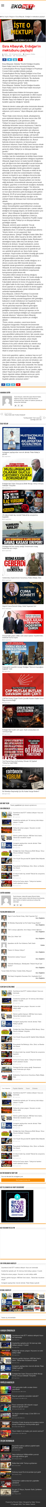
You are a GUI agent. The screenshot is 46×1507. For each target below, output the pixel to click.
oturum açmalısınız (31, 805)
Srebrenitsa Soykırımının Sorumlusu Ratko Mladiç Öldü (21, 578)
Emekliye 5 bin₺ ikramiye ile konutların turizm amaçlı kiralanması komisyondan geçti (28, 1423)
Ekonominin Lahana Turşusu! (17, 957)
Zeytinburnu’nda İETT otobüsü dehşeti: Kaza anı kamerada (19, 1267)
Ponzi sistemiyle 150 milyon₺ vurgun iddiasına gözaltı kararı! (25, 1406)
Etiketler (35, 1088)
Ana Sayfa (4, 16)
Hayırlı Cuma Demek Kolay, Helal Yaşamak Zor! (19, 606)
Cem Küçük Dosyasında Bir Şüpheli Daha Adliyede (29, 858)
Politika (33, 54)
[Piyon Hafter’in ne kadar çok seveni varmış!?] (5, 1433)
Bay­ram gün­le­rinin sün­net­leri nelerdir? (25, 1396)
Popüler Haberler (18, 1088)
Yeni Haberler (6, 1088)
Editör (6, 54)
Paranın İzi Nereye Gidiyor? (16, 950)
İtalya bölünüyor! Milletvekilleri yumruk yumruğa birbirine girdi (25, 1455)
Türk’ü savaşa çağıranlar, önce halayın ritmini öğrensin (25, 930)
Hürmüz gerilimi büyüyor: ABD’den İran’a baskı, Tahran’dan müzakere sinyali (26, 1359)
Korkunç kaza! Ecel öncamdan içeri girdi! (26, 1472)
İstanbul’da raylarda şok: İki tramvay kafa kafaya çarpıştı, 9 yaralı (21, 1271)
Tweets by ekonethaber (8, 1317)
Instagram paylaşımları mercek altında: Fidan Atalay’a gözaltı (20, 1283)
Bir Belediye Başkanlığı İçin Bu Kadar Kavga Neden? (20, 791)
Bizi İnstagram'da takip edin (23, 1180)
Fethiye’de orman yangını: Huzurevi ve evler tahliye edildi (19, 1274)
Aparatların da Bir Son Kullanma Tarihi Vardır (21, 943)
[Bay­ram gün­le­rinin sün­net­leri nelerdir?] (5, 1398)
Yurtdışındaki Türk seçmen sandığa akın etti (32, 418)
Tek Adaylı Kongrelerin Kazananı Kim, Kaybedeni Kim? (25, 976)
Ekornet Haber (17, 1502)
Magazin (12, 16)
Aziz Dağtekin (40, 918)
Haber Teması (36, 1502)
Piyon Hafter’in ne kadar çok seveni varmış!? (28, 1431)
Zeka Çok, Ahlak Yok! (14, 936)
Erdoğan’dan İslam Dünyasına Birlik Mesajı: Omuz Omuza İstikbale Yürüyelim (27, 1375)
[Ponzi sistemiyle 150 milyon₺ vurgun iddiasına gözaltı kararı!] (5, 1407)
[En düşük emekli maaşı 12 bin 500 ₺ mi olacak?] (5, 1416)
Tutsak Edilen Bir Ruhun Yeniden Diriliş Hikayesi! (16, 971)
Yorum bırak (7, 55)
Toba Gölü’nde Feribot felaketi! (14, 414)
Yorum (28, 1088)
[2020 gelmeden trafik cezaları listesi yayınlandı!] (5, 1390)
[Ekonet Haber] (23, 6)
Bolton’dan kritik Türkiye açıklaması (24, 1463)
